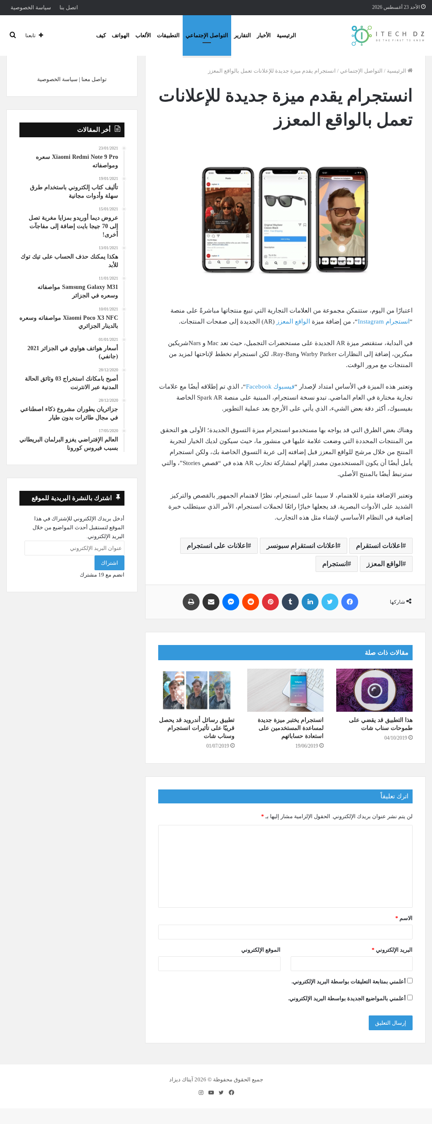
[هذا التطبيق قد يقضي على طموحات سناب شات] (374, 690)
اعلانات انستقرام (379, 545)
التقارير (242, 35)
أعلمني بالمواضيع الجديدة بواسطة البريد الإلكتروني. (347, 998)
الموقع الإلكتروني (261, 950)
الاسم (404, 918)
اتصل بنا (68, 7)
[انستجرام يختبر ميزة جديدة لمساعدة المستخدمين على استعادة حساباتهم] (285, 690)
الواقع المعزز (293, 321)
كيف (101, 35)
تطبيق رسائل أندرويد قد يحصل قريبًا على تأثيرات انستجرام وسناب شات (197, 728)
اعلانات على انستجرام (217, 545)
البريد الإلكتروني (392, 950)
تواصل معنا (94, 79)
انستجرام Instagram (384, 321)
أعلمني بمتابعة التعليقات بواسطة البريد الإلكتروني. (349, 981)
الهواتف (121, 35)
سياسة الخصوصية (31, 7)
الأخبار (264, 35)
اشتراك (109, 563)
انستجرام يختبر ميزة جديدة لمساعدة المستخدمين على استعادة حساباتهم (291, 728)
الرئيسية (286, 35)
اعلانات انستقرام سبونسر (302, 545)
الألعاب (143, 35)
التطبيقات (168, 35)
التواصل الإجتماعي (207, 35)
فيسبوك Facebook (270, 386)
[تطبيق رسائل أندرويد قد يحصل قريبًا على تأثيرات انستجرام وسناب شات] (196, 690)
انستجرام (335, 563)
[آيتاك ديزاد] (388, 35)
